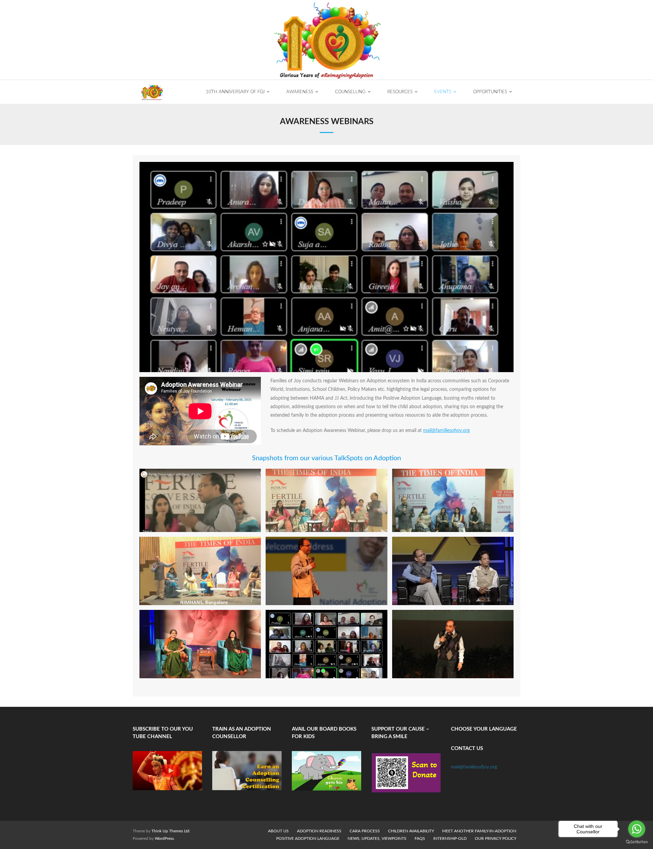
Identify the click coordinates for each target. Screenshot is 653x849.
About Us (278, 831)
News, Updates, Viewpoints (377, 838)
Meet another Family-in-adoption (479, 831)
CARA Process (365, 831)
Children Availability (411, 831)
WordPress (164, 838)
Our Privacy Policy (495, 838)
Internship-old (450, 838)
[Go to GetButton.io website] (637, 842)
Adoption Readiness (319, 831)
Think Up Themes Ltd (170, 831)
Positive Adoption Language (307, 838)
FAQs (420, 838)
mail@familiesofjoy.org (446, 430)
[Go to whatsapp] (636, 828)
